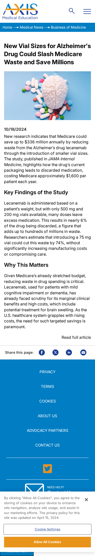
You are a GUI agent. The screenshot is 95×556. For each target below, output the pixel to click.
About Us (47, 415)
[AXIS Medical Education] (20, 11)
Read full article (76, 337)
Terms (47, 386)
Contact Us (47, 445)
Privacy (47, 371)
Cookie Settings (47, 529)
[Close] (86, 499)
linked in (69, 352)
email (83, 352)
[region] (47, 522)
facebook (42, 352)
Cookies (47, 401)
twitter (55, 352)
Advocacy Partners (47, 430)
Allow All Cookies (47, 542)
